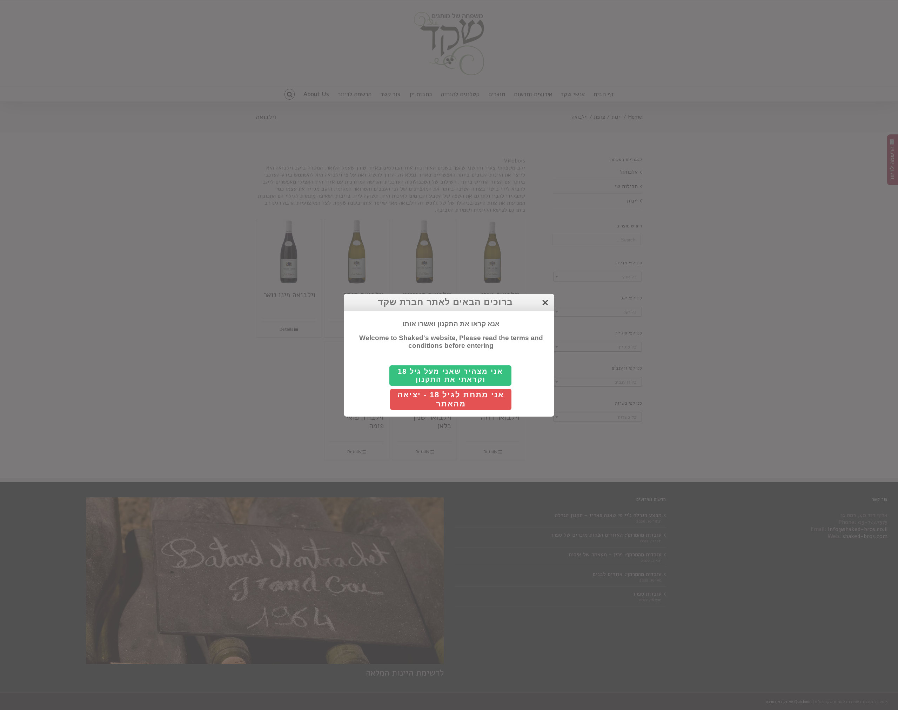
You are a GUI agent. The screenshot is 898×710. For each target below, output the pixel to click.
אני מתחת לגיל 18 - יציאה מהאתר (450, 399)
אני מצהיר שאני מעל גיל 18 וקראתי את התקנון (450, 375)
